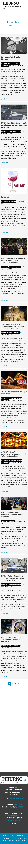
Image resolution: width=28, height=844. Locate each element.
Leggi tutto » (5, 99)
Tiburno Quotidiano (14, 131)
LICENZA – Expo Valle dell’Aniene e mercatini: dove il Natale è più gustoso (13, 454)
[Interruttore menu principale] (25, 5)
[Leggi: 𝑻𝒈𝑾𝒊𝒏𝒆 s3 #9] (14, 181)
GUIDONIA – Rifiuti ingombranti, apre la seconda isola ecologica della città (14, 125)
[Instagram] (17, 823)
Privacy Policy (16, 838)
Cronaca (4, 131)
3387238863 (22, 807)
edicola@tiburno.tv (14, 820)
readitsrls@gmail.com (16, 798)
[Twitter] (13, 823)
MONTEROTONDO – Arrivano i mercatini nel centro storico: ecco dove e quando (13, 326)
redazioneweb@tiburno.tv (14, 816)
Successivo (14, 686)
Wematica (21, 840)
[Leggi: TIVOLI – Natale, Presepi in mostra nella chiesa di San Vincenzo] (14, 626)
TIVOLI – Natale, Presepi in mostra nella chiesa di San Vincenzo (11, 639)
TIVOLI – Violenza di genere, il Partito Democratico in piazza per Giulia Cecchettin (13, 260)
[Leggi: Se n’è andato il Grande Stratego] (14, 45)
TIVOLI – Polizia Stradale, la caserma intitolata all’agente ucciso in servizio (12, 578)
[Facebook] (10, 823)
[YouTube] (15, 823)
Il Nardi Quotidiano (7, 63)
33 (18, 683)
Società (13, 201)
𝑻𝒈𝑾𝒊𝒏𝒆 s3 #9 (6, 197)
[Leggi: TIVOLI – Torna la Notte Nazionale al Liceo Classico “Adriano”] (14, 503)
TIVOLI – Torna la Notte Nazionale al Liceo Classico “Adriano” (12, 515)
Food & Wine (5, 201)
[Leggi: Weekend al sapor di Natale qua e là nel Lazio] (14, 380)
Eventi (3, 332)
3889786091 (17, 804)
